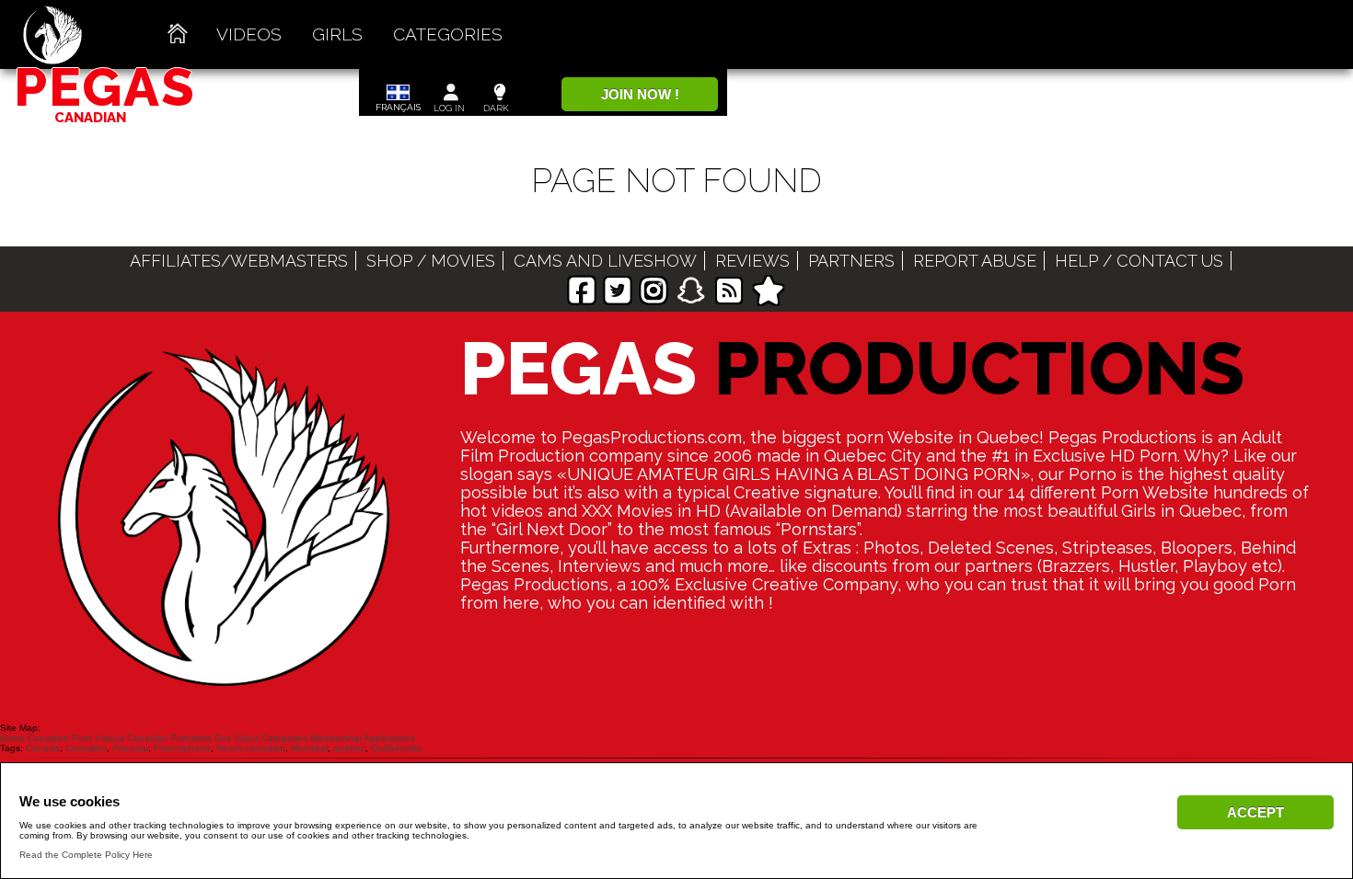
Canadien (86, 748)
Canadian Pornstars (169, 738)
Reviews (752, 260)
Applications (389, 738)
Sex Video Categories (260, 738)
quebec (349, 748)
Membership (336, 738)
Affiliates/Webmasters (239, 260)
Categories (448, 34)
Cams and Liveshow (605, 260)
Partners (851, 260)
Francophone (182, 748)
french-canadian (250, 748)
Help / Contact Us (1139, 260)
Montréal (309, 748)
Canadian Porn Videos (76, 738)
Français (130, 748)
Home (12, 738)
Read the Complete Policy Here (86, 855)
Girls (337, 34)
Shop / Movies (430, 260)
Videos (249, 34)
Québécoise (396, 748)
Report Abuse (974, 260)
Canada (43, 748)
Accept (1255, 812)
